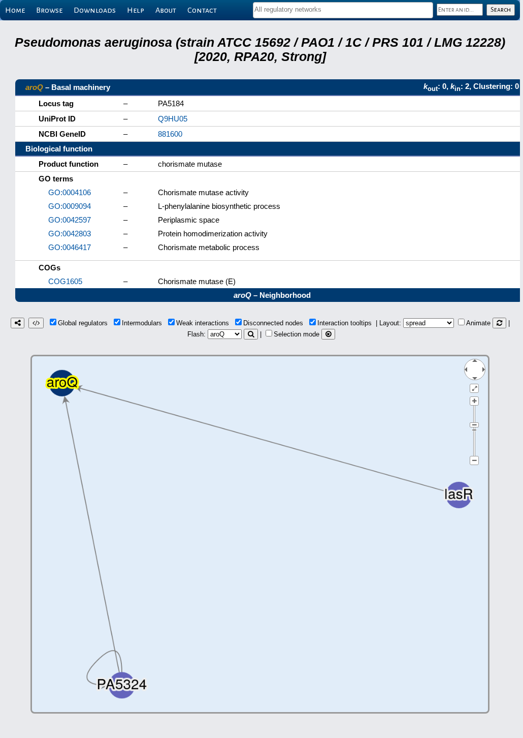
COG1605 (65, 281)
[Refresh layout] (499, 323)
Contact (202, 10)
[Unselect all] (328, 334)
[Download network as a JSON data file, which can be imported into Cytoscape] (36, 323)
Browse (49, 10)
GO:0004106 (69, 192)
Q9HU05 (172, 118)
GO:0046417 (69, 247)
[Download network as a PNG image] (17, 323)
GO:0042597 (69, 220)
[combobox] (343, 10)
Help (135, 10)
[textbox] (343, 9)
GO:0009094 (69, 206)
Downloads (95, 10)
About (165, 10)
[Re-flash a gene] (251, 334)
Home (15, 10)
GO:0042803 (69, 233)
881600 (170, 134)
